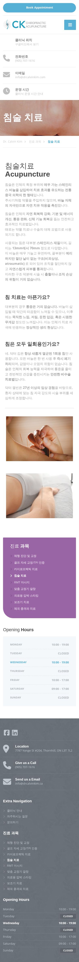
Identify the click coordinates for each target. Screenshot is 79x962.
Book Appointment (39, 7)
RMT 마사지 (22, 582)
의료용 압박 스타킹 (26, 595)
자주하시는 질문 (17, 816)
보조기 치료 (21, 602)
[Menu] (70, 25)
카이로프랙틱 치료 (26, 569)
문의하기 (12, 822)
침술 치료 (20, 575)
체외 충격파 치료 (25, 608)
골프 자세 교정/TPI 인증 (29, 562)
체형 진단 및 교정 (25, 556)
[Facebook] (7, 734)
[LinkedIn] (15, 734)
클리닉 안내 (14, 810)
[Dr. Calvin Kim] (25, 24)
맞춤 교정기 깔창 (25, 589)
